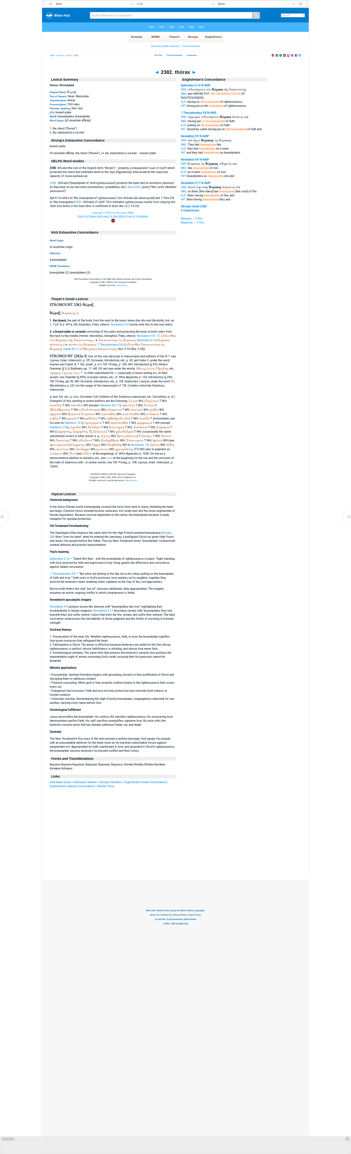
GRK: (184, 89)
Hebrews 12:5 (73, 423)
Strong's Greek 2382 (194, 206)
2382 (53, 183)
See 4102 (134, 187)
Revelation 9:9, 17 (148, 336)
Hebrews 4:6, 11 (109, 405)
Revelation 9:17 (103, 610)
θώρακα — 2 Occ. (192, 218)
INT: (183, 106)
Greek (69, 55)
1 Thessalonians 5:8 (110, 344)
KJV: (184, 101)
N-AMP (204, 136)
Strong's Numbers (110, 782)
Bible (52, 55)
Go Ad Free (8, 1139)
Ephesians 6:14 (146, 340)
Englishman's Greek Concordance (145, 782)
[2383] (346, 525)
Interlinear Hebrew (85, 782)
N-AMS (205, 85)
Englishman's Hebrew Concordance (72, 786)
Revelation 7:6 (140, 445)
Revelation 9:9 (120, 324)
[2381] (4, 525)
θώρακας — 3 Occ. (193, 222)
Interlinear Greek (60, 782)
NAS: (184, 93)
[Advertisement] (175, 857)
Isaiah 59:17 (71, 349)
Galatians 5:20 (59, 427)
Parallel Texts (105, 786)
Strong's (60, 55)
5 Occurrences (190, 210)
